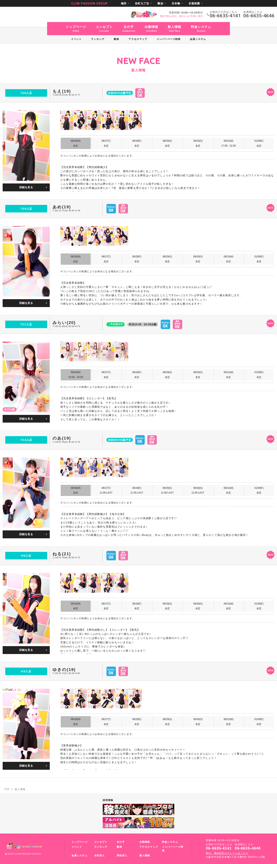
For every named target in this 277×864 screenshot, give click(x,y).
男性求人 (122, 855)
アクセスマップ (148, 847)
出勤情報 (144, 842)
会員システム (80, 855)
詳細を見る (26, 187)
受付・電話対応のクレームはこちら (227, 853)
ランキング (101, 847)
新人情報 (144, 855)
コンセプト (101, 842)
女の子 (121, 842)
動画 (119, 847)
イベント (77, 847)
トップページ (80, 842)
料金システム (170, 842)
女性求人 (99, 855)
